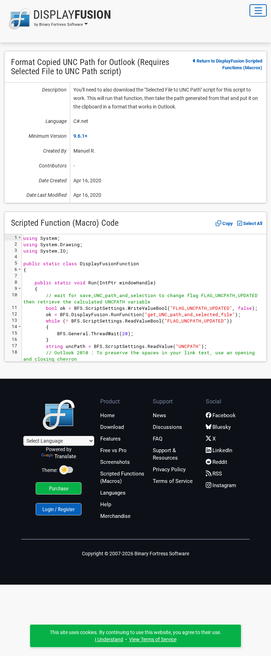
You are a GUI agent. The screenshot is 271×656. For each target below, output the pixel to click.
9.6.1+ (80, 136)
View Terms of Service (152, 639)
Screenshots (115, 462)
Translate (65, 456)
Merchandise (115, 516)
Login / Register (58, 509)
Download (112, 427)
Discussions (167, 427)
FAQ (157, 439)
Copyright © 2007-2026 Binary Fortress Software (135, 553)
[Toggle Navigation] (258, 10)
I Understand (109, 639)
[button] (57, 19)
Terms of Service (173, 481)
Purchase (58, 488)
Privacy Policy (169, 469)
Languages (113, 493)
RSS (217, 474)
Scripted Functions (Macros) (122, 477)
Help (105, 504)
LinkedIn (222, 450)
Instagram (224, 485)
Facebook (224, 415)
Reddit (219, 462)
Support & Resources (165, 454)
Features (110, 439)
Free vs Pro (113, 450)
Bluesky (221, 427)
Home (107, 415)
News (159, 415)
